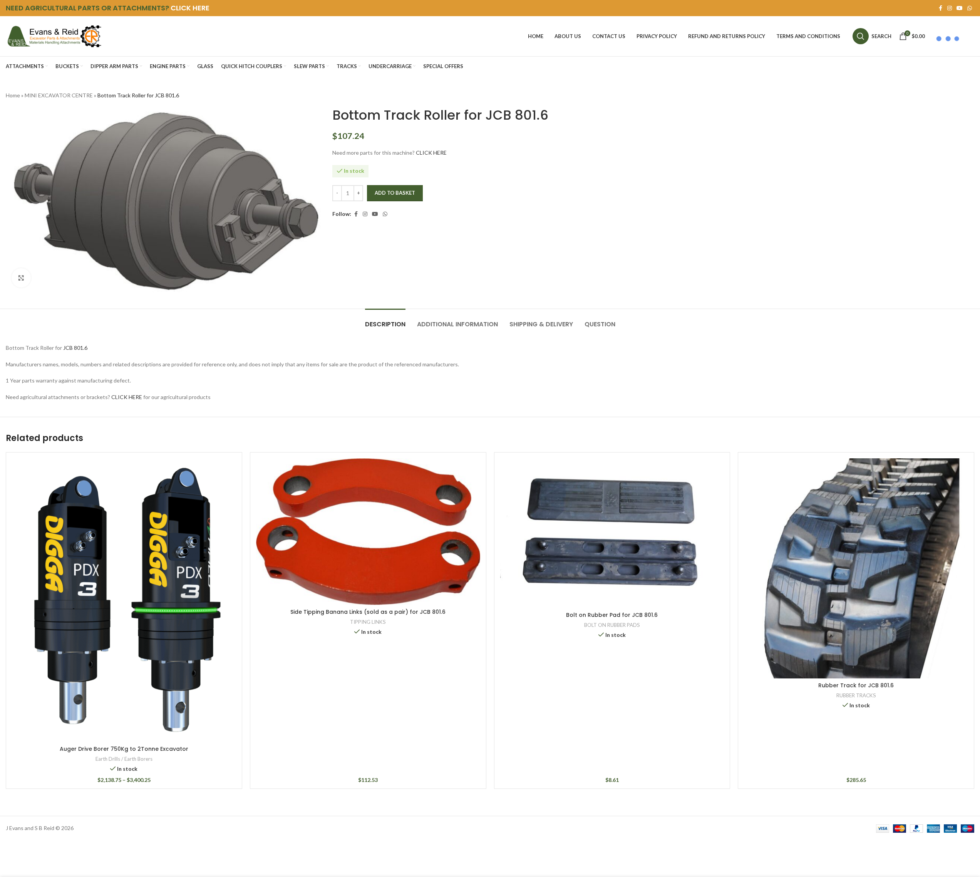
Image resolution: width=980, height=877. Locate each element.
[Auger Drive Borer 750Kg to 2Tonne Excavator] (124, 600)
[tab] (385, 320)
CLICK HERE (190, 8)
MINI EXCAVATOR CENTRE (59, 95)
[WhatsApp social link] (969, 8)
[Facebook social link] (940, 8)
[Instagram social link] (949, 8)
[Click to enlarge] (21, 277)
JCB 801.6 (75, 347)
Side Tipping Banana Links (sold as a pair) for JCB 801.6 (368, 612)
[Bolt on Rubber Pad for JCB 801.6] (612, 533)
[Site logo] (54, 35)
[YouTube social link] (959, 8)
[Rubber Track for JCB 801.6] (856, 568)
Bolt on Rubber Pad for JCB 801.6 (612, 615)
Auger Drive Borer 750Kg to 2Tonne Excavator (124, 749)
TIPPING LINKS (368, 622)
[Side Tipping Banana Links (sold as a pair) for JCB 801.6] (368, 531)
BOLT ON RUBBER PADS (612, 625)
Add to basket (395, 193)
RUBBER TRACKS (856, 695)
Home (13, 95)
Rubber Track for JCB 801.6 (856, 685)
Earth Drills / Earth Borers (123, 759)
